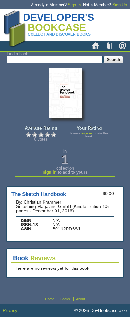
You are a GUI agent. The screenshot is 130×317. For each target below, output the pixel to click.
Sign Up (119, 5)
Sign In (74, 5)
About (122, 45)
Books (109, 45)
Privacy (10, 310)
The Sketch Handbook (38, 194)
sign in (86, 133)
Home (95, 45)
